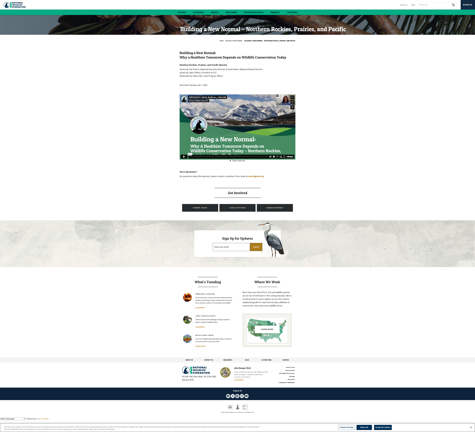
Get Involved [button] (198, 12)
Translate (45, 419)
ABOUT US (189, 360)
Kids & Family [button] (231, 12)
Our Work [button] (182, 12)
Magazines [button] (275, 12)
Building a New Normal (234, 41)
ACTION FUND (266, 360)
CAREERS (285, 360)
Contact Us (404, 5)
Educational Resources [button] (253, 12)
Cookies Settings (346, 427)
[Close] (471, 427)
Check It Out (200, 346)
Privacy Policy (290, 370)
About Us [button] (214, 12)
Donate (468, 5)
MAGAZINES (228, 360)
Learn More (200, 307)
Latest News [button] (292, 12)
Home (222, 41)
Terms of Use (290, 367)
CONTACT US (208, 360)
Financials (291, 379)
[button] (256, 247)
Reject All (364, 427)
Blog (413, 5)
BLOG (247, 360)
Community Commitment (287, 382)
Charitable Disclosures (287, 373)
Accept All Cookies (382, 427)
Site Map (292, 376)
